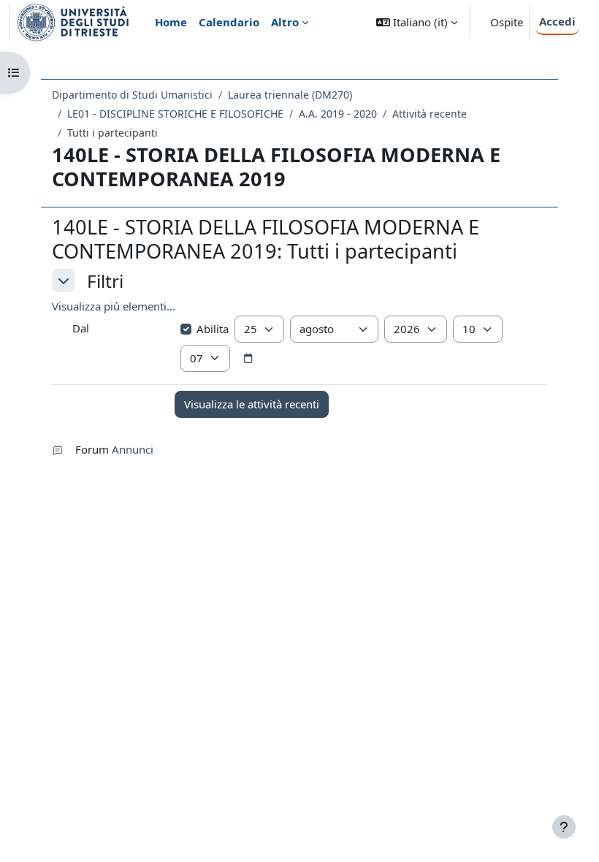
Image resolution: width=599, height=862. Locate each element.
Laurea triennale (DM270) (290, 95)
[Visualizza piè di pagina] (564, 827)
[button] (417, 22)
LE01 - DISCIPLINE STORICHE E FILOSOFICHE (175, 114)
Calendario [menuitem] (229, 22)
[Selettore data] (248, 359)
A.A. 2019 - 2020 (338, 114)
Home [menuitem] (171, 22)
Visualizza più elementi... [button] (113, 306)
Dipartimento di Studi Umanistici (132, 95)
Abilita (213, 328)
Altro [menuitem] (285, 22)
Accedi (557, 21)
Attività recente (429, 114)
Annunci (132, 449)
